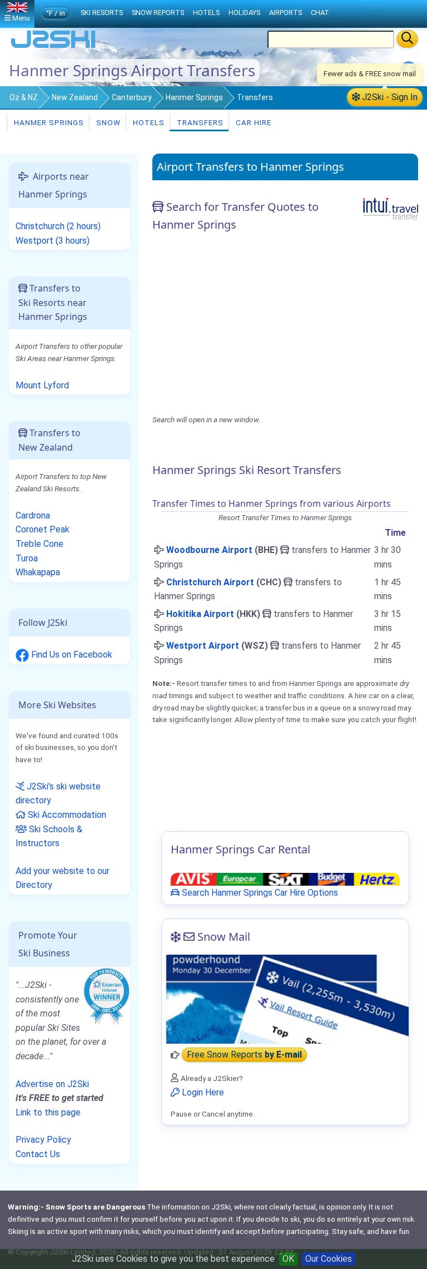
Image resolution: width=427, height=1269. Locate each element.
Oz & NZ (23, 97)
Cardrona (33, 515)
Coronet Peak (42, 529)
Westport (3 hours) (53, 240)
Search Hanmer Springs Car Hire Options (259, 892)
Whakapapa (38, 572)
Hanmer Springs (194, 97)
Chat (320, 12)
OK (288, 1258)
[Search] (407, 39)
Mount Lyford (42, 385)
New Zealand (75, 97)
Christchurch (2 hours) (58, 226)
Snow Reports (158, 12)
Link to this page (48, 1112)
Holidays (244, 12)
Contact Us (38, 1154)
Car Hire (252, 122)
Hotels (148, 122)
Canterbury (132, 97)
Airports (285, 12)
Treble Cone (39, 544)
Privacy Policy (43, 1139)
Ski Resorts (102, 12)
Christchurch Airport (210, 582)
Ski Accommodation (66, 814)
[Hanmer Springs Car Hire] (285, 878)
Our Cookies (328, 1258)
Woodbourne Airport (209, 550)
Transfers (199, 122)
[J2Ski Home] (53, 47)
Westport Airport (202, 645)
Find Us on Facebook (70, 654)
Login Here (202, 1092)
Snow (107, 122)
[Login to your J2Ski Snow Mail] (285, 999)
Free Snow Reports (244, 1055)
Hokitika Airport (200, 614)
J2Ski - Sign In (389, 97)
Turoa (27, 558)
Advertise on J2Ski (52, 1084)
